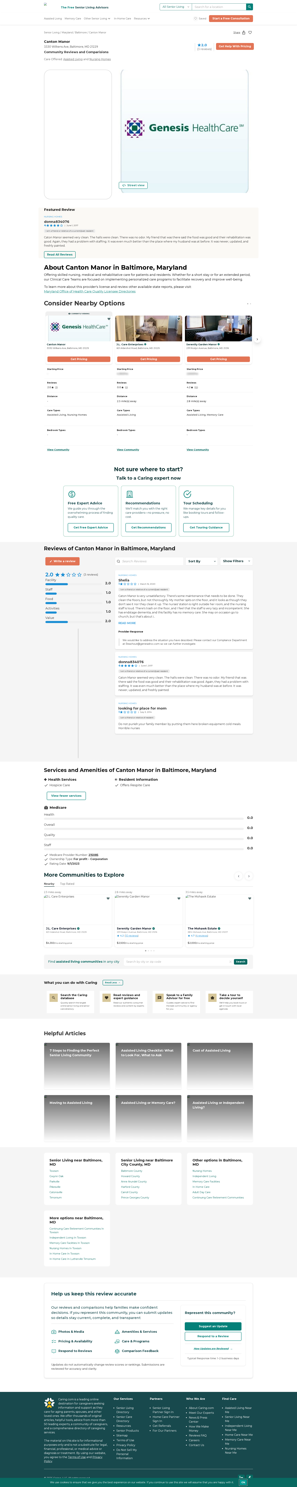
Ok (243, 1482)
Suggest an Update (213, 1326)
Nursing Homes (100, 59)
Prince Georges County (135, 1197)
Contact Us (196, 1445)
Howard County (130, 1176)
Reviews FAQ (198, 1435)
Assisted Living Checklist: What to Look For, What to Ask (147, 1053)
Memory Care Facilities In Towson (70, 1243)
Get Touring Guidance (206, 527)
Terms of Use (77, 1457)
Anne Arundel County (134, 1181)
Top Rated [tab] (67, 883)
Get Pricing (79, 359)
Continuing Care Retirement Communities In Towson (77, 1230)
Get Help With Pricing (235, 46)
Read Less (111, 982)
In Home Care (201, 1186)
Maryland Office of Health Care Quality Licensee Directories (90, 291)
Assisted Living (73, 59)
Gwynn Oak (56, 1176)
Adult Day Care (201, 1192)
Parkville (54, 1181)
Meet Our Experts (201, 1412)
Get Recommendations (148, 527)
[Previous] (238, 876)
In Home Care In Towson (64, 1253)
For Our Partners (164, 1430)
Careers (194, 1440)
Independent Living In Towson (68, 1237)
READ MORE (127, 623)
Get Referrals (162, 1425)
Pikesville (55, 1186)
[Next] (249, 876)
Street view (136, 185)
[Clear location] (230, 962)
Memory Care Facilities (206, 1181)
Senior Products (127, 1430)
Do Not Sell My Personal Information (126, 1454)
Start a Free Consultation (231, 18)
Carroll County (129, 1192)
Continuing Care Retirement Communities (218, 1197)
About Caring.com (201, 1408)
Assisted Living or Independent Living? (218, 1105)
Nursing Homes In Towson (65, 1248)
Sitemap (122, 1435)
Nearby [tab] (49, 883)
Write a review (64, 561)
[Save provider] (250, 32)
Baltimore (81, 32)
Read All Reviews (60, 254)
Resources (123, 1425)
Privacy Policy (125, 1445)
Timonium (56, 1197)
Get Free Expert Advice (91, 527)
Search (240, 961)
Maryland (67, 32)
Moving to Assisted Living (71, 1103)
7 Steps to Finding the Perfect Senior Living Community (74, 1053)
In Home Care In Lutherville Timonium (73, 1259)
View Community (58, 449)
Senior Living (51, 32)
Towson (54, 1170)
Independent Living (204, 1176)
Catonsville (56, 1192)
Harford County (130, 1186)
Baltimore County (131, 1170)
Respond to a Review (213, 1336)
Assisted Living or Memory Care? (148, 1103)
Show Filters (233, 561)
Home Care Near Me (239, 1434)
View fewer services (66, 795)
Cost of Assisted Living (211, 1050)
